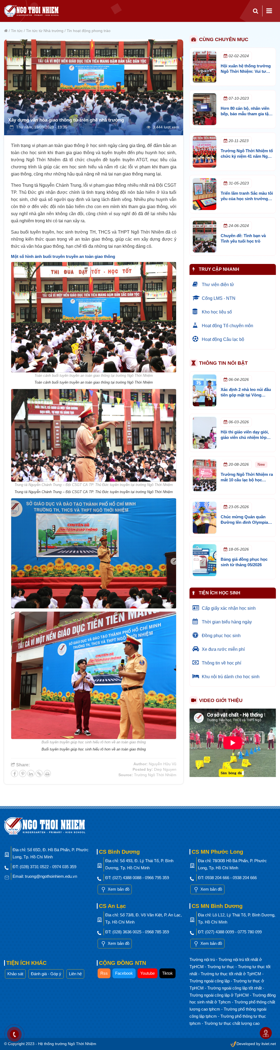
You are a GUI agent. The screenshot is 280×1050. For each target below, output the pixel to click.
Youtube (147, 973)
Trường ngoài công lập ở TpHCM (219, 995)
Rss (104, 973)
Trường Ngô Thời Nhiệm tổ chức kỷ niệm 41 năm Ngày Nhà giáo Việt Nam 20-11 (247, 156)
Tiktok (167, 973)
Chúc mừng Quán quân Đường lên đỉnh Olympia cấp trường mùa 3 (244, 522)
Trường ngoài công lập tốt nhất (235, 988)
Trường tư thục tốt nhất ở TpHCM (231, 973)
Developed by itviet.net (256, 1044)
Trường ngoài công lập (210, 981)
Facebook (124, 973)
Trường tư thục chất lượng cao (231, 1023)
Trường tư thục (221, 966)
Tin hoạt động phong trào (88, 30)
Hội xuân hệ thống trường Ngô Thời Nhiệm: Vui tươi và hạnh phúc (246, 71)
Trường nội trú (202, 959)
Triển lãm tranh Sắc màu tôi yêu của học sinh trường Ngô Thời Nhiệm (247, 198)
